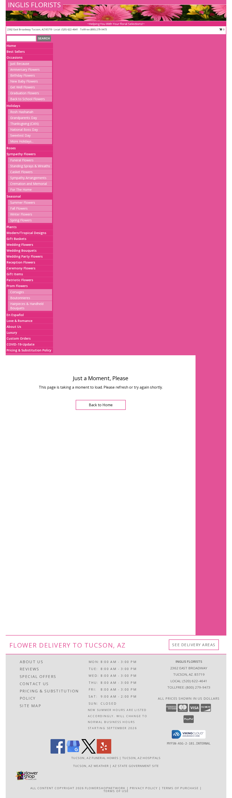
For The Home (21, 189)
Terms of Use (116, 791)
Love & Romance (19, 321)
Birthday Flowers (22, 75)
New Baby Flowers (24, 81)
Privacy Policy (144, 788)
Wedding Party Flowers (25, 256)
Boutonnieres (20, 298)
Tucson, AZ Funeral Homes (94, 758)
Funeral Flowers (22, 160)
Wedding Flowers (20, 244)
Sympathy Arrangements (28, 178)
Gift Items (15, 274)
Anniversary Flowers (25, 69)
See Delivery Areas (193, 644)
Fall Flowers (19, 208)
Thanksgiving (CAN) (24, 123)
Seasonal (14, 196)
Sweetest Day (20, 135)
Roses (11, 148)
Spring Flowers (21, 220)
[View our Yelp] (104, 752)
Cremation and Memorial (28, 183)
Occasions (14, 57)
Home (11, 46)
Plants (12, 227)
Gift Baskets (16, 239)
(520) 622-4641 (70, 29)
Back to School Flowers (27, 99)
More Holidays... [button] (22, 141)
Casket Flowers (21, 172)
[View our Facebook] (58, 752)
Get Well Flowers (22, 87)
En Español (15, 315)
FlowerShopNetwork (105, 788)
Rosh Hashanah (21, 112)
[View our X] (88, 752)
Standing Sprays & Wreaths (30, 166)
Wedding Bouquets (21, 250)
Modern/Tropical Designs (26, 233)
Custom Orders (19, 338)
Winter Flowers (21, 214)
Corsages (17, 292)
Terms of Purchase (180, 788)
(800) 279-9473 (98, 29)
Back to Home (101, 404)
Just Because (19, 63)
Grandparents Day (23, 118)
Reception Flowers (21, 262)
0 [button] (223, 29)
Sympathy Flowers (21, 154)
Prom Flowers (17, 286)
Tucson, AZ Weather (91, 766)
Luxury (12, 332)
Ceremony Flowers (21, 268)
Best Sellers (16, 51)
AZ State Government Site (136, 766)
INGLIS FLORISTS (34, 4)
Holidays (13, 106)
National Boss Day (24, 129)
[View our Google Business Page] (73, 752)
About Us (14, 326)
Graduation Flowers (24, 93)
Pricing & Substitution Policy (29, 350)
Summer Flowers (22, 202)
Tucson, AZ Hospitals (141, 758)
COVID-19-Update (20, 344)
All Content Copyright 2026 (57, 788)
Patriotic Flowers (20, 280)
